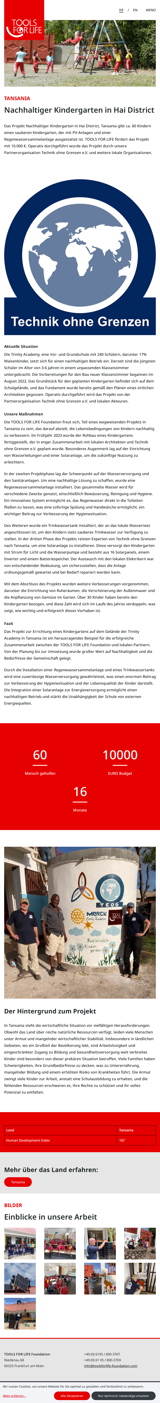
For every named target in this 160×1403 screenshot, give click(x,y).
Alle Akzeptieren (72, 1396)
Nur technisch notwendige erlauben (123, 1396)
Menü (151, 10)
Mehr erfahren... (14, 1396)
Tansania (18, 1182)
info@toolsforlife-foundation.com (110, 1366)
